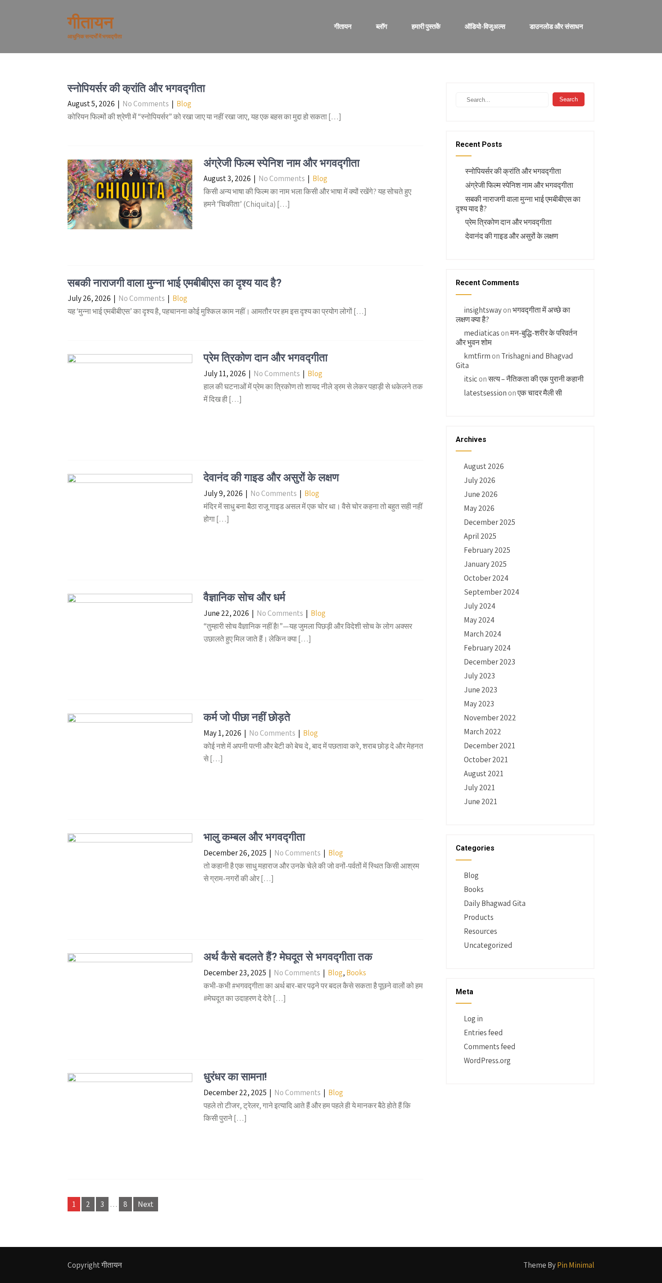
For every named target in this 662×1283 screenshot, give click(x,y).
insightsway (483, 310)
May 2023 (479, 704)
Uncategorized (488, 945)
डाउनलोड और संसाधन (556, 26)
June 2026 (481, 494)
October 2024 (486, 578)
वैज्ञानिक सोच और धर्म (244, 597)
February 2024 (487, 648)
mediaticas (481, 333)
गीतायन (343, 26)
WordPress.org (487, 1060)
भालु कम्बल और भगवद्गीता (254, 837)
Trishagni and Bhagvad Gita (514, 360)
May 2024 (479, 620)
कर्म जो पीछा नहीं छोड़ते (247, 717)
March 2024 (482, 634)
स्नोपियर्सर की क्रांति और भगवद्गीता (136, 88)
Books (356, 973)
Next (146, 1204)
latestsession (485, 393)
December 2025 (489, 522)
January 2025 (485, 564)
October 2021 (486, 759)
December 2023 (489, 662)
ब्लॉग (381, 26)
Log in (473, 1019)
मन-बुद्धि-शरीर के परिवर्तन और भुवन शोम (516, 337)
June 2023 (480, 690)
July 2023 (479, 676)
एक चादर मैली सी (539, 393)
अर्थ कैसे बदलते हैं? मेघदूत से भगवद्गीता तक (288, 957)
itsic (470, 379)
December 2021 (489, 746)
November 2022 (490, 718)
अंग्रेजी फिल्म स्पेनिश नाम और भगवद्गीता (281, 163)
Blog (184, 104)
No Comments (145, 104)
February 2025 (487, 550)
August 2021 (483, 773)
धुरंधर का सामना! (235, 1076)
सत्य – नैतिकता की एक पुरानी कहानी (536, 379)
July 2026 (479, 480)
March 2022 (482, 732)
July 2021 (479, 787)
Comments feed (490, 1046)
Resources (480, 931)
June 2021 (480, 801)
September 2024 (491, 592)
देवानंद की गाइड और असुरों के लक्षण (271, 477)
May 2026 (479, 508)
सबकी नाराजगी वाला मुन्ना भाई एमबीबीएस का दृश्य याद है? (174, 283)
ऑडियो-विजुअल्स (485, 26)
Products (479, 917)
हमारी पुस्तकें (426, 26)
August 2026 (484, 466)
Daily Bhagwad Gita (495, 903)
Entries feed (483, 1032)
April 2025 (480, 536)
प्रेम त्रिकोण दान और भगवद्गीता (265, 357)
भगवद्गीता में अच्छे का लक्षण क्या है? (513, 314)
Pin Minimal (575, 1265)
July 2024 (479, 606)
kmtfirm (477, 356)
